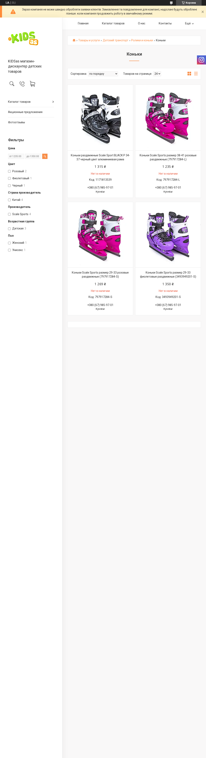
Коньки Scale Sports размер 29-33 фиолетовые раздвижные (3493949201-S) (168, 274)
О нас (141, 23)
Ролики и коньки (142, 40)
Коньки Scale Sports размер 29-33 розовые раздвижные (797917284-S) (100, 274)
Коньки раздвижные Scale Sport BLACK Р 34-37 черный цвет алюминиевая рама (100, 157)
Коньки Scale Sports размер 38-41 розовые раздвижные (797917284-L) (168, 157)
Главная (83, 23)
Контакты (165, 23)
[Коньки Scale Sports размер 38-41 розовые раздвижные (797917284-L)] (168, 117)
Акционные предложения (25, 112)
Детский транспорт (115, 40)
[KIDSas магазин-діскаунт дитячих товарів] (31, 39)
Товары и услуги (89, 40)
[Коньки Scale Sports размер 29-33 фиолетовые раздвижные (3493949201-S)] (168, 235)
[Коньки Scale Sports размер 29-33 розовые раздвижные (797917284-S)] (100, 235)
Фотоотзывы (16, 122)
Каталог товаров (19, 101)
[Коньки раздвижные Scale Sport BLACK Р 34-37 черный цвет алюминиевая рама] (100, 117)
